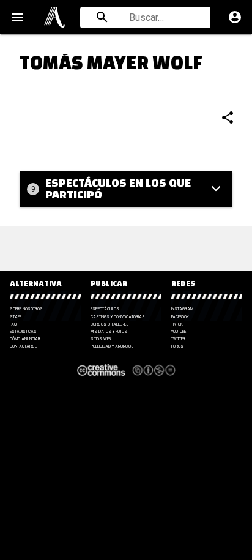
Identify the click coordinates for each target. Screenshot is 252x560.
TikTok (177, 324)
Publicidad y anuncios (112, 346)
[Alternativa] (54, 17)
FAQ (13, 324)
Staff (15, 317)
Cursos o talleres (110, 324)
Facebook (180, 317)
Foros (177, 346)
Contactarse (23, 346)
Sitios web (101, 339)
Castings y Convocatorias (118, 317)
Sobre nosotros (26, 309)
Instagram (182, 309)
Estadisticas (23, 331)
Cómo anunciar (25, 339)
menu (17, 17)
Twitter (178, 339)
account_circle (235, 17)
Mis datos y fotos (109, 331)
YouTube (178, 331)
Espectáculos (105, 309)
